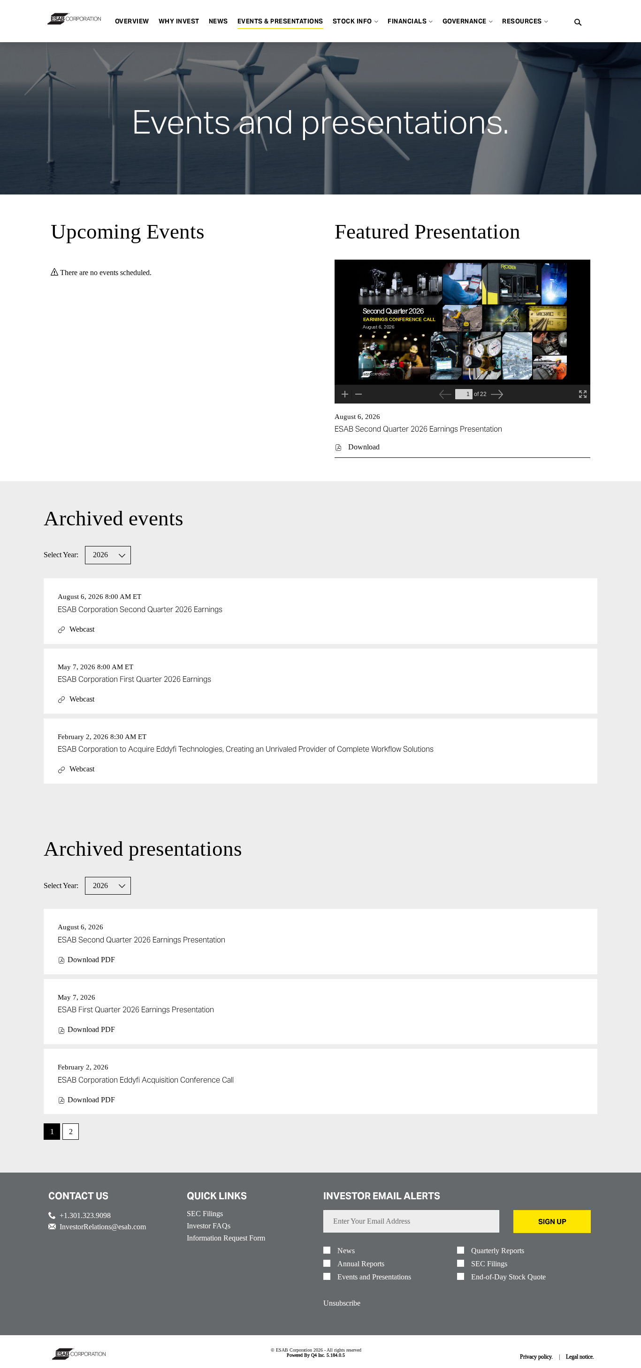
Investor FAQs (208, 1225)
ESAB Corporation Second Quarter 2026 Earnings (140, 609)
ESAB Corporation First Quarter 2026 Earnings (134, 679)
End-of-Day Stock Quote (508, 1277)
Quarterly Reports (497, 1251)
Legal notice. (580, 1356)
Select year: (61, 554)
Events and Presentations (374, 1277)
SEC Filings (205, 1213)
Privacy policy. (536, 1356)
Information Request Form (226, 1237)
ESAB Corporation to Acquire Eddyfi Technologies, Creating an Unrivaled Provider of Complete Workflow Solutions (246, 749)
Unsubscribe (341, 1303)
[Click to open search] (577, 22)
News (346, 1251)
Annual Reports (360, 1264)
